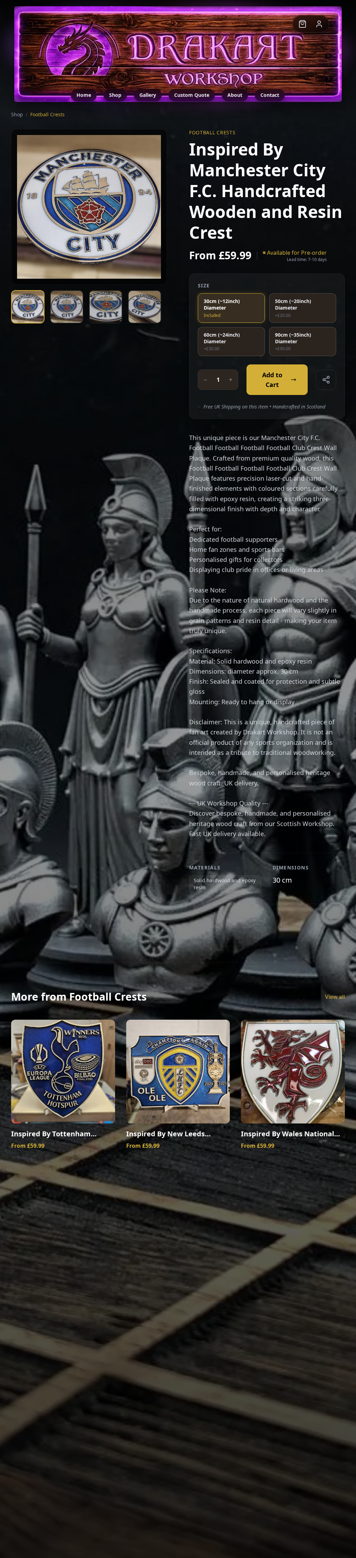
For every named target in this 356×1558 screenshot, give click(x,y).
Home (83, 95)
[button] (302, 24)
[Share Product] (326, 380)
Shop (115, 95)
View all (335, 997)
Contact (269, 95)
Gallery (147, 95)
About (234, 95)
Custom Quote (191, 95)
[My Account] (319, 24)
